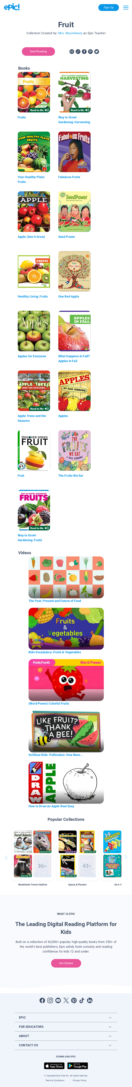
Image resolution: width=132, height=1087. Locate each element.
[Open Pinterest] (74, 1000)
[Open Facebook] (42, 1000)
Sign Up (109, 7)
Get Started (66, 963)
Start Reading (38, 51)
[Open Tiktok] (82, 1000)
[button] (33, 854)
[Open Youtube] (58, 1000)
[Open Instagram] (50, 1000)
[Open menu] (126, 7)
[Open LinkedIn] (89, 1000)
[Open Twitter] (66, 1000)
